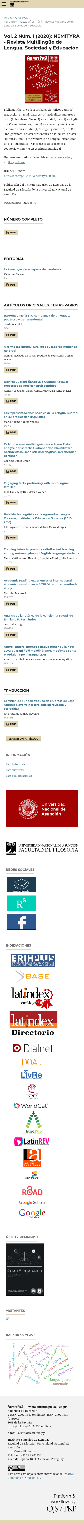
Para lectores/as (15, 764)
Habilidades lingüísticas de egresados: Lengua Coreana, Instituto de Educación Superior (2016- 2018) (38, 518)
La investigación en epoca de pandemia (32, 269)
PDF (12, 232)
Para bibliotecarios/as (19, 775)
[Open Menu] (4, 4)
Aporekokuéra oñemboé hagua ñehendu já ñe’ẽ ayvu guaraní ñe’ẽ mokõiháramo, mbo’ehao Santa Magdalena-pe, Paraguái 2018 (40, 650)
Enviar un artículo (23, 738)
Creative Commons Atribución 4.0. (41, 1476)
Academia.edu (60, 157)
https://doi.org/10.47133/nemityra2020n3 (30, 176)
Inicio (8, 17)
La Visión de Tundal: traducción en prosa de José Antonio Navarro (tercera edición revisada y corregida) (39, 704)
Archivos (22, 17)
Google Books (16, 162)
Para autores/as (15, 770)
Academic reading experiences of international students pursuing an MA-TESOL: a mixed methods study (40, 584)
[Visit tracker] (7, 1319)
